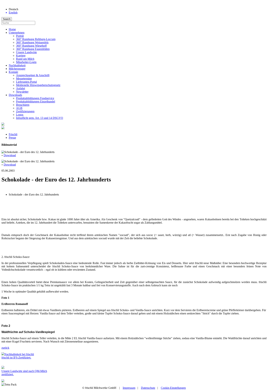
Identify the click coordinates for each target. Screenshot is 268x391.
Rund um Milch (25, 58)
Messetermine (24, 78)
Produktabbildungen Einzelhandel (35, 101)
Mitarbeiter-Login (26, 62)
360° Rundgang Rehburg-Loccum (35, 39)
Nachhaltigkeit (17, 65)
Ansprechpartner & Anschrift (32, 75)
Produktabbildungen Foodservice (35, 98)
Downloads (15, 94)
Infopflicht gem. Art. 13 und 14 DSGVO (39, 117)
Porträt (20, 35)
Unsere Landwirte (26, 52)
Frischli (13, 134)
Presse (12, 137)
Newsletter (22, 91)
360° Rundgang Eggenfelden (33, 49)
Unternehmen (16, 32)
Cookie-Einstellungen (173, 387)
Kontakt (13, 71)
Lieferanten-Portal (26, 81)
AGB (19, 108)
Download (10, 155)
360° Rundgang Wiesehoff (31, 45)
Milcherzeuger (17, 68)
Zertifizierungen (25, 111)
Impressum (129, 387)
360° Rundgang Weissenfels (32, 42)
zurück (5, 347)
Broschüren (22, 104)
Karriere (21, 55)
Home (12, 29)
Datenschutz (148, 387)
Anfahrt (20, 88)
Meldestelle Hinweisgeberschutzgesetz (38, 85)
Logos (19, 114)
